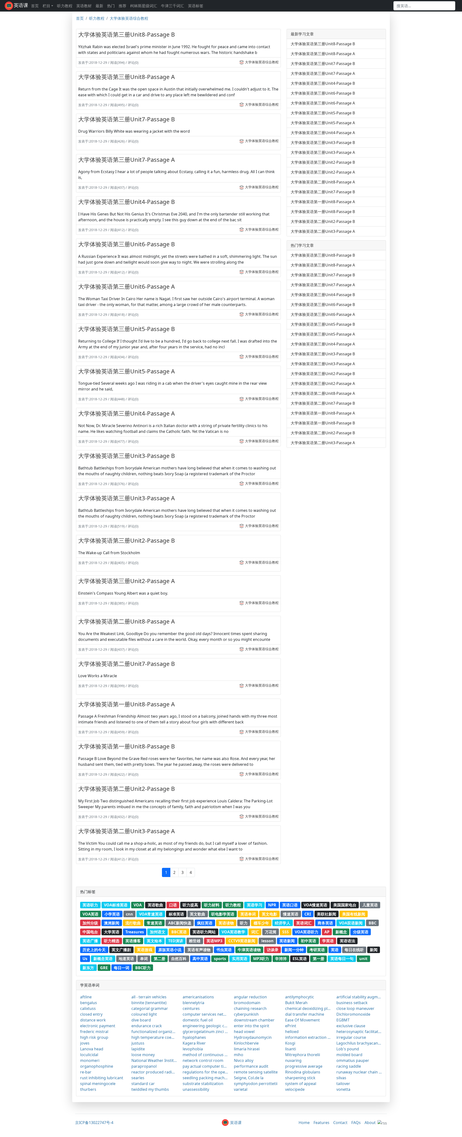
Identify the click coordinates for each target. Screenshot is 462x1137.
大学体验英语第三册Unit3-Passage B (126, 456)
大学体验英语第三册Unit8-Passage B (126, 34)
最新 (99, 5)
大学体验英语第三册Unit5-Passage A (126, 371)
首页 (35, 5)
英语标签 (195, 5)
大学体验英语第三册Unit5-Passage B (126, 329)
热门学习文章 (302, 245)
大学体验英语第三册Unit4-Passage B (126, 202)
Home (304, 1122)
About (370, 1122)
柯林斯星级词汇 (143, 5)
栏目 (46, 5)
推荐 (122, 5)
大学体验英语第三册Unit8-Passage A (126, 77)
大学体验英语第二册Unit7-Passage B (126, 664)
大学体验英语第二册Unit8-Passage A (126, 621)
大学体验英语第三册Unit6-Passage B (126, 244)
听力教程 (64, 5)
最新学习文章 (302, 34)
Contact (340, 1122)
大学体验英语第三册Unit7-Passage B (126, 119)
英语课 (21, 5)
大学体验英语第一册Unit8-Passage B (126, 746)
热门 (111, 5)
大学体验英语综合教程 (129, 18)
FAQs (356, 1122)
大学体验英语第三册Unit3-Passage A (126, 498)
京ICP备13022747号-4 (94, 1122)
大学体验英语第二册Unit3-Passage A (126, 831)
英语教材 (84, 5)
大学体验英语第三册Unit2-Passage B (126, 540)
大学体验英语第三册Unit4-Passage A (126, 413)
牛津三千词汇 (172, 5)
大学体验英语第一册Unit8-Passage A (126, 704)
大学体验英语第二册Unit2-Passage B (126, 789)
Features (321, 1122)
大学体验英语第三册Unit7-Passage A (126, 159)
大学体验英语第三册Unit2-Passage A (126, 581)
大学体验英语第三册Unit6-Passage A (126, 286)
